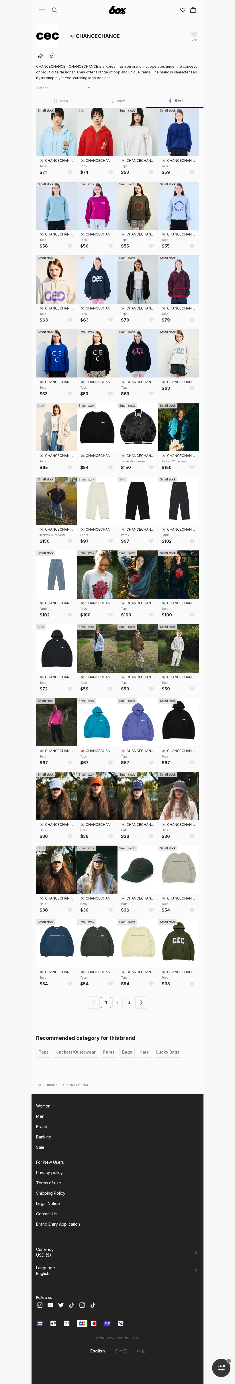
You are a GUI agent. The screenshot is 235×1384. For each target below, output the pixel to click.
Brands (52, 1085)
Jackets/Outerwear (76, 1052)
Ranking (43, 1136)
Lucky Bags (167, 1052)
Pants (109, 1052)
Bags (127, 1052)
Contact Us (46, 1213)
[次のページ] (141, 1002)
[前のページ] (94, 1002)
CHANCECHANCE (76, 1085)
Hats (144, 1052)
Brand (41, 1126)
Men (40, 1116)
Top (38, 1085)
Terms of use (48, 1182)
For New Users (50, 1162)
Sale (40, 1147)
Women (43, 1105)
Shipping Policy (50, 1193)
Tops (44, 1052)
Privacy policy (49, 1172)
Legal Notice (48, 1203)
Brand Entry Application (58, 1224)
